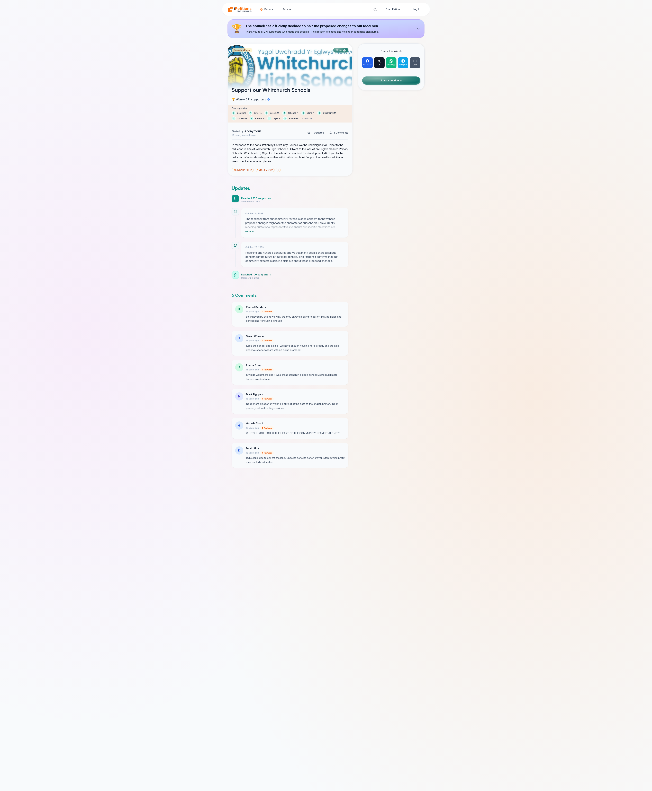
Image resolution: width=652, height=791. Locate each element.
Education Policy (242, 50)
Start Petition (393, 9)
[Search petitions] (375, 9)
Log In (416, 9)
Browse (287, 9)
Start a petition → (391, 80)
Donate (268, 9)
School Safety (265, 170)
